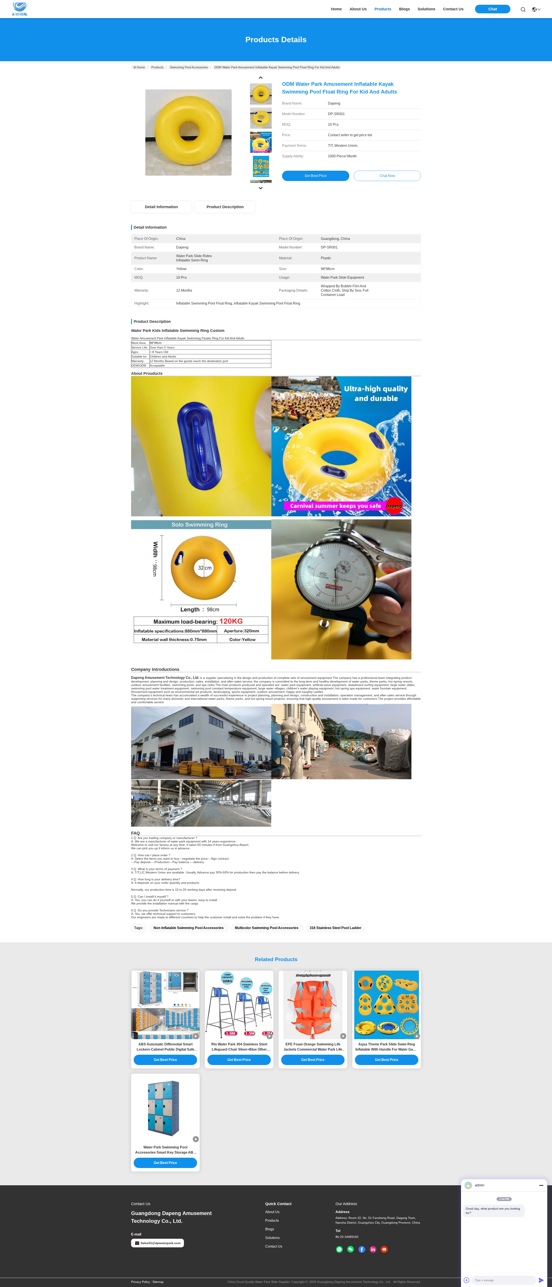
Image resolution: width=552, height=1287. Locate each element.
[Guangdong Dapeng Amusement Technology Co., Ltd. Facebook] (362, 1249)
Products (157, 67)
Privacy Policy (140, 1282)
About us (272, 1212)
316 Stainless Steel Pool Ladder (335, 928)
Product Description (225, 207)
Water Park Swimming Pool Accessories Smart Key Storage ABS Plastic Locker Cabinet (165, 1150)
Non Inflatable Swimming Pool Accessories (189, 928)
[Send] (541, 1280)
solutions (426, 9)
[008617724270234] (339, 1249)
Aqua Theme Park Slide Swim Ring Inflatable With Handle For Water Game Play (386, 1047)
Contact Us (273, 1246)
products (383, 9)
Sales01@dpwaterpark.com (160, 1243)
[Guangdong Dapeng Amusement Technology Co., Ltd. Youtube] (384, 1249)
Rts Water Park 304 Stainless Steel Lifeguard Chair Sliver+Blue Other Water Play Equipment (239, 1047)
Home (336, 9)
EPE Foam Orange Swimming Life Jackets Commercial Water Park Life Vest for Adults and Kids (313, 1047)
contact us (453, 9)
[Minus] (541, 1185)
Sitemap (158, 1282)
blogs (404, 9)
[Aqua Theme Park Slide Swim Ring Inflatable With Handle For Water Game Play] (386, 1005)
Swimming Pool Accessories (189, 67)
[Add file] (467, 1280)
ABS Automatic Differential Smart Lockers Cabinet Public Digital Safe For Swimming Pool (165, 1047)
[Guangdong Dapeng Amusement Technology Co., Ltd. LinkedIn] (373, 1249)
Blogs (269, 1229)
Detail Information (161, 207)
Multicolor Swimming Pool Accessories (266, 928)
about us (358, 9)
